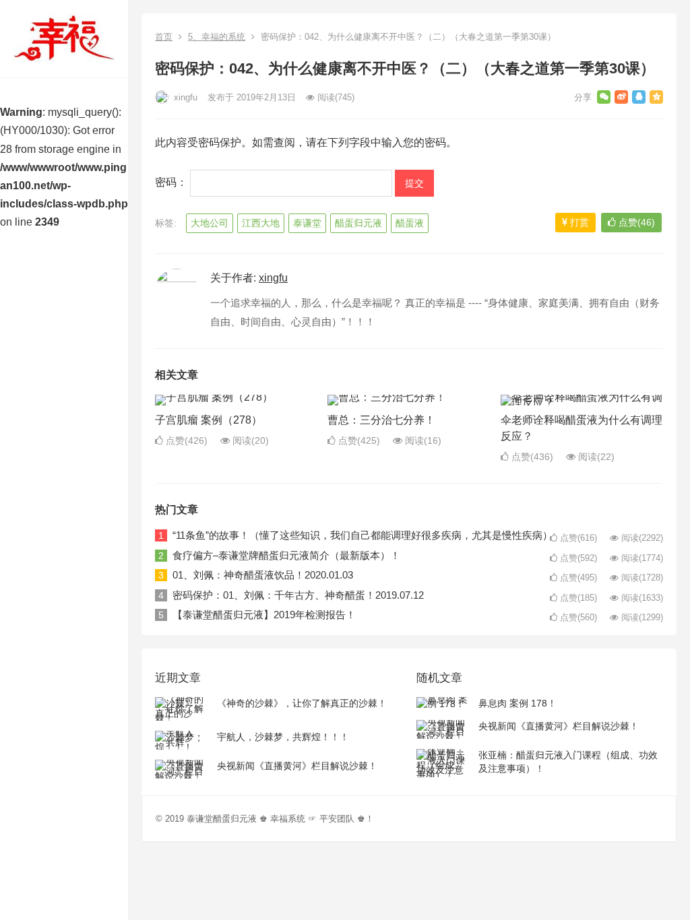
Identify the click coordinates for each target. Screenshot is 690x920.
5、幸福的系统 (216, 37)
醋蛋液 (410, 223)
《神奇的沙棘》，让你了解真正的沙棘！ (302, 703)
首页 (163, 37)
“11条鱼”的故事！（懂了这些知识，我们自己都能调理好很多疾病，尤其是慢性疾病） (362, 535)
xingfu (184, 97)
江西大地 (261, 223)
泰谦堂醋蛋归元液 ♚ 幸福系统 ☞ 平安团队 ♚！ (280, 819)
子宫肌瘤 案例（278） (208, 420)
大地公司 (209, 223)
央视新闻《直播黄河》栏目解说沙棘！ (297, 765)
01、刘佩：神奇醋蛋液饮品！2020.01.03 (262, 575)
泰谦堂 (307, 223)
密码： (172, 182)
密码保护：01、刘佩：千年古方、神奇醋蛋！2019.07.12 (298, 595)
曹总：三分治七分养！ (381, 420)
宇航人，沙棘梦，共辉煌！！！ (283, 736)
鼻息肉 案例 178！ (517, 703)
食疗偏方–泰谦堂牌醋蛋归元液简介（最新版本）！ (286, 555)
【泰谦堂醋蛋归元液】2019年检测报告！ (264, 614)
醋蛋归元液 (358, 223)
